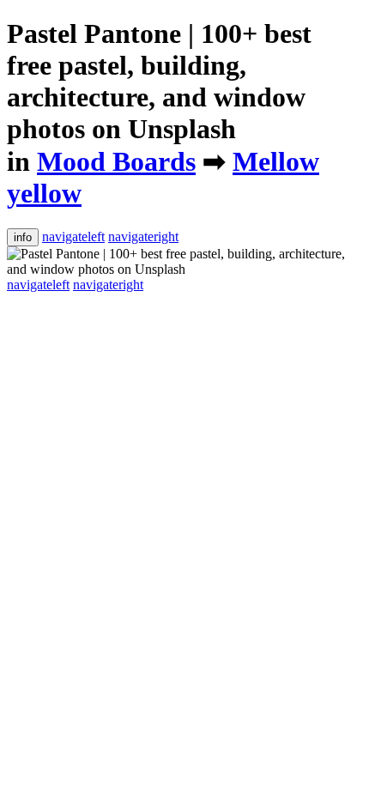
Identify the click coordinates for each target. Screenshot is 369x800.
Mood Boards (116, 161)
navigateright (143, 236)
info (23, 237)
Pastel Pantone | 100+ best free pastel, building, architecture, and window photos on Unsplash (159, 81)
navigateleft (73, 236)
